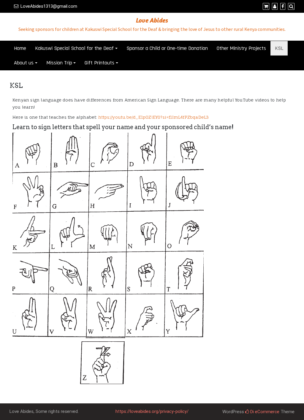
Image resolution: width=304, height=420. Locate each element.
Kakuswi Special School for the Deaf (74, 48)
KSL (279, 48)
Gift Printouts (99, 62)
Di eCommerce (264, 411)
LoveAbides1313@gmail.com (48, 6)
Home (20, 48)
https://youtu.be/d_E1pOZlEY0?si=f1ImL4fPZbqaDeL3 (153, 117)
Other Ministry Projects (241, 48)
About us (24, 62)
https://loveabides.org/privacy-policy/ (152, 411)
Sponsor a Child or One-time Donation (167, 48)
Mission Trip (59, 62)
